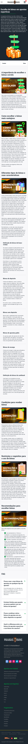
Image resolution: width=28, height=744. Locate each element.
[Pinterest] (13, 661)
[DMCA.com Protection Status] (15, 738)
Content (14, 63)
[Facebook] (7, 661)
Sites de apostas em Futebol (10, 675)
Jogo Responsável (12, 734)
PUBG (5, 697)
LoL (5, 702)
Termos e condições (16, 732)
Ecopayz (6, 725)
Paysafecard (7, 715)
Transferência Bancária (9, 710)
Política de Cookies (22, 734)
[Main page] (13, 2)
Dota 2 (5, 693)
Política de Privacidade (6, 732)
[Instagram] (10, 661)
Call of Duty (6, 686)
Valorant (6, 691)
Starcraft (6, 689)
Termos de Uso (4, 734)
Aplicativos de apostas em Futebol (11, 671)
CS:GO (5, 695)
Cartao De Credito (8, 712)
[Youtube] (20, 661)
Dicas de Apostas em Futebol (10, 673)
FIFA (5, 699)
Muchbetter (6, 717)
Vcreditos (6, 719)
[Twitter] (17, 661)
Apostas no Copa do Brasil (10, 678)
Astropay (6, 721)
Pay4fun (6, 723)
